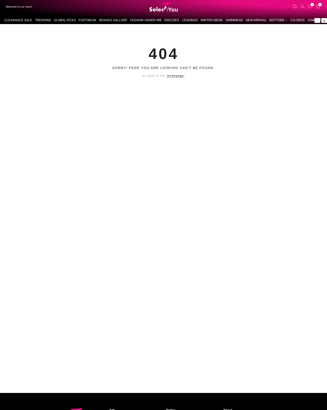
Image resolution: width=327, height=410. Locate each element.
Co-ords (297, 20)
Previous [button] (317, 20)
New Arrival (256, 20)
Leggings (190, 20)
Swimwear (234, 20)
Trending (43, 20)
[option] (18, 20)
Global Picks (65, 20)
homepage (175, 75)
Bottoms (276, 20)
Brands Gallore (113, 20)
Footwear (87, 20)
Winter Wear (212, 20)
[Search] (295, 7)
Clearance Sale (18, 20)
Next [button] (324, 20)
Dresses (171, 20)
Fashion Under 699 (145, 20)
